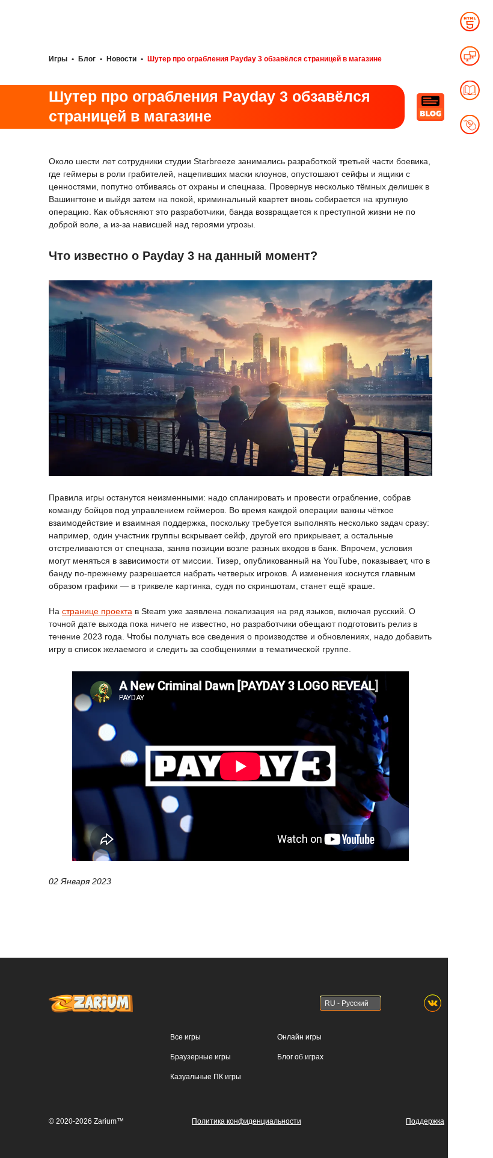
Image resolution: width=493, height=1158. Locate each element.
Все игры (185, 1037)
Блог (87, 59)
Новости (121, 59)
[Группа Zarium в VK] (432, 1003)
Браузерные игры (200, 1057)
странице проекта (97, 611)
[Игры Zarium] (91, 1000)
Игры (58, 59)
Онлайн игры (299, 1037)
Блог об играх (300, 1057)
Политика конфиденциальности (246, 1121)
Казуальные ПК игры (205, 1077)
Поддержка (425, 1121)
